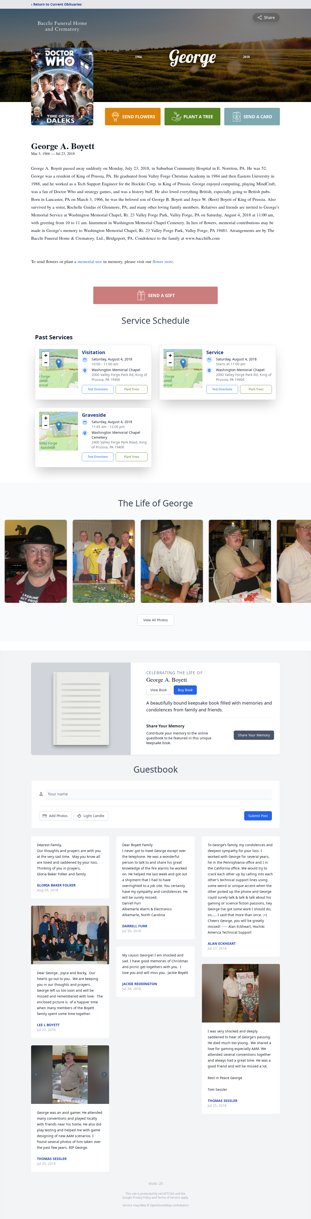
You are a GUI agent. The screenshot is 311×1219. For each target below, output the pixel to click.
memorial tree (90, 261)
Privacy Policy (142, 1197)
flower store (163, 261)
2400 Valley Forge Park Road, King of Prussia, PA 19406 (119, 444)
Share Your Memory (254, 735)
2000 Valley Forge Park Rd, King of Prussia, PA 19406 (119, 377)
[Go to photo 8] (79, 1101)
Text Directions (98, 389)
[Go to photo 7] (76, 1101)
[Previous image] (36, 1074)
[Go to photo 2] (61, 1101)
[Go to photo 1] (58, 1101)
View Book (158, 690)
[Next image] (104, 1074)
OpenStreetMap (161, 1205)
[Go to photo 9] (82, 1101)
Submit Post (258, 815)
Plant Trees (131, 389)
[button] (59, 363)
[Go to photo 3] (64, 1101)
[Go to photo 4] (67, 1101)
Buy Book (185, 690)
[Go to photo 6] (73, 1101)
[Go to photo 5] (70, 1101)
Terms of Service (168, 1197)
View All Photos (155, 620)
